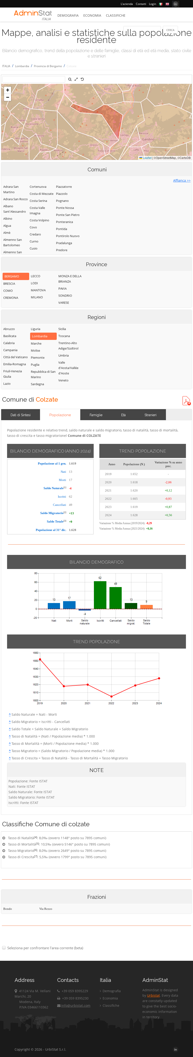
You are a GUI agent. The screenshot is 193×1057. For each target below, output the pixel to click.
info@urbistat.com (75, 1005)
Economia (92, 15)
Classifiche (115, 15)
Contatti (141, 4)
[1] (65, 487)
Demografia (68, 15)
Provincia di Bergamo (48, 66)
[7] (35, 856)
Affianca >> (182, 180)
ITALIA (6, 66)
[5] (37, 843)
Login (152, 4)
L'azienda (127, 4)
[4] (35, 837)
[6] (35, 850)
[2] (65, 512)
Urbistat (153, 995)
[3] (65, 520)
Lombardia (22, 66)
